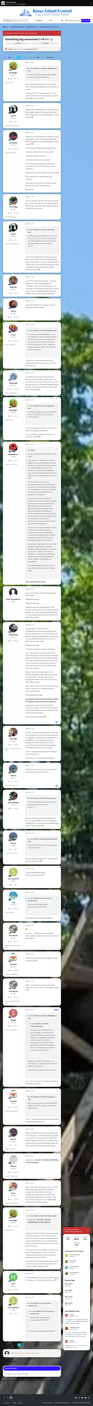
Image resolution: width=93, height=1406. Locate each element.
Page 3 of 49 (49, 57)
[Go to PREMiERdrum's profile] (13, 447)
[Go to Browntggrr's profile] (13, 66)
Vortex (13, 335)
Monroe (13, 776)
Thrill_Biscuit (13, 936)
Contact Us (7, 1403)
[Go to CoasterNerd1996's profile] (66, 1255)
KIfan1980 (13, 739)
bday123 (13, 1139)
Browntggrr (13, 73)
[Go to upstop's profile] (13, 304)
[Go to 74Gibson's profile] (13, 1159)
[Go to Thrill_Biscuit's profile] (13, 929)
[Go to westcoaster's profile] (13, 136)
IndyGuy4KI (13, 383)
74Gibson (13, 1166)
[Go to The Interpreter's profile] (66, 1267)
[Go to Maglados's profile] (13, 280)
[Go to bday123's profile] (13, 1132)
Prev (9, 57)
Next (38, 57)
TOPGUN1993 (13, 635)
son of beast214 (13, 879)
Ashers (13, 116)
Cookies (14, 1403)
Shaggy (10, 49)
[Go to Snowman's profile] (13, 957)
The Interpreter (74, 1266)
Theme (44, 1403)
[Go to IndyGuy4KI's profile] (13, 376)
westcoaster (13, 143)
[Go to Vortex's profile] (13, 328)
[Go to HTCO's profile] (13, 1277)
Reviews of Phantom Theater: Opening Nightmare (22, 33)
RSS (21, 1403)
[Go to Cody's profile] (13, 895)
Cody (13, 903)
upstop (13, 311)
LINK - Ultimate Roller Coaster (35, 582)
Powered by (81, 1403)
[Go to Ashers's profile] (13, 109)
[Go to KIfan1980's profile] (13, 732)
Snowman (13, 964)
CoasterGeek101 (74, 1272)
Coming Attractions (31, 49)
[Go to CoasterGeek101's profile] (66, 1273)
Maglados (13, 287)
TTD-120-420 (13, 207)
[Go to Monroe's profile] (13, 768)
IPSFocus (50, 1403)
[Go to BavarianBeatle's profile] (13, 796)
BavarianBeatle (13, 803)
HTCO (13, 1284)
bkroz (13, 1193)
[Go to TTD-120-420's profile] (13, 200)
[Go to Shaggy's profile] (6, 49)
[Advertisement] (76, 1363)
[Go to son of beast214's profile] (13, 872)
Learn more (3, 3)
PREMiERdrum (13, 455)
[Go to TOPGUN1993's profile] (13, 628)
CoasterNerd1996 (74, 1254)
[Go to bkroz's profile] (13, 1186)
